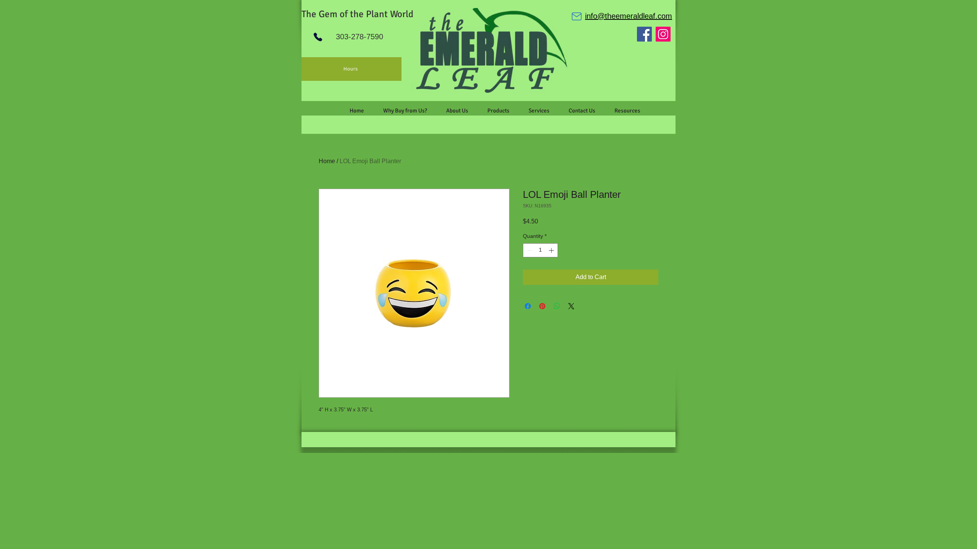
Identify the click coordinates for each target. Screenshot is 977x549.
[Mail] (576, 16)
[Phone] (317, 37)
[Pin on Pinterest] (542, 306)
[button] (457, 111)
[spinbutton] (540, 250)
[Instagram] (663, 34)
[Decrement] (529, 250)
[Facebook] (644, 34)
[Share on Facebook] (527, 306)
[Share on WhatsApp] (556, 306)
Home (327, 161)
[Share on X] (571, 306)
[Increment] (552, 250)
